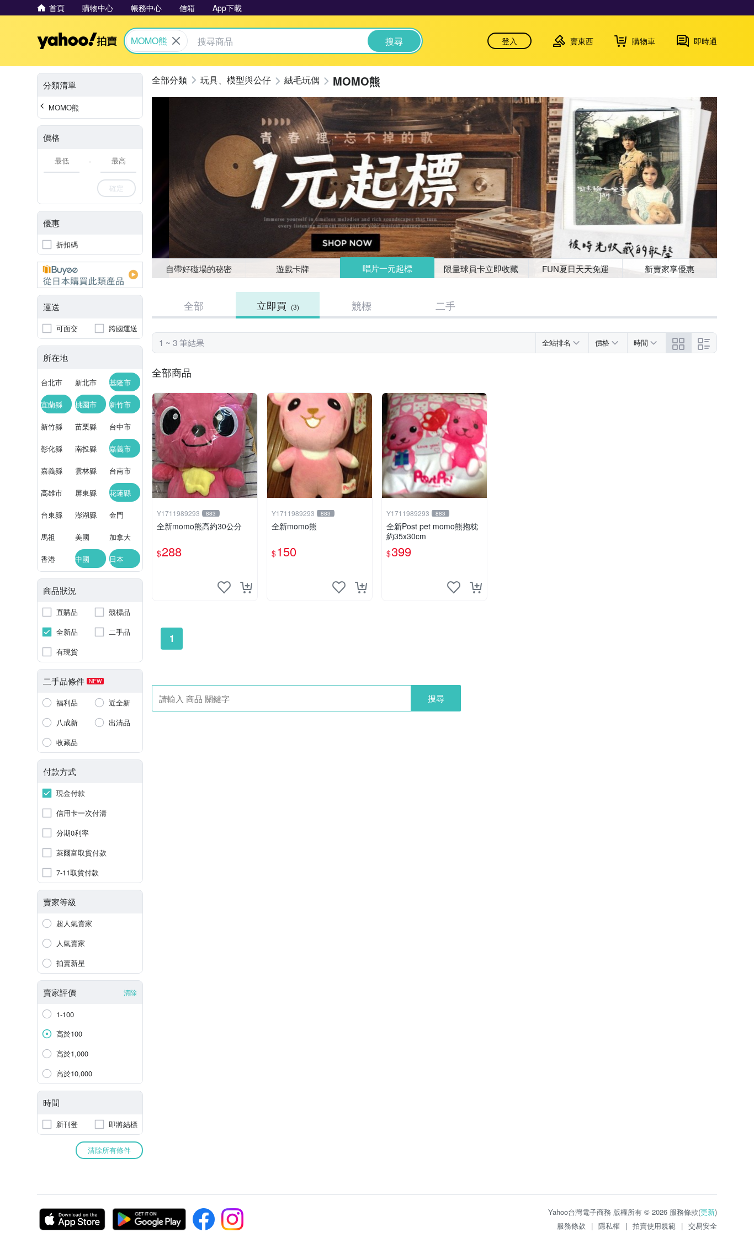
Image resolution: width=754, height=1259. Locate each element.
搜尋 (436, 698)
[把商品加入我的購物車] (246, 587)
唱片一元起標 (387, 268)
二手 (445, 305)
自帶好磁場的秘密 (199, 268)
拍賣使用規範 (654, 1225)
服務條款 (571, 1225)
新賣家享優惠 (669, 268)
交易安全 (702, 1225)
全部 (194, 305)
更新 (707, 1212)
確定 (116, 188)
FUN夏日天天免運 (575, 268)
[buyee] (90, 275)
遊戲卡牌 (292, 268)
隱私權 (609, 1225)
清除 (130, 992)
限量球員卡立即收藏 (481, 268)
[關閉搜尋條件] (176, 40)
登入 (509, 40)
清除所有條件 (109, 1150)
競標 (361, 305)
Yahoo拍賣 (77, 41)
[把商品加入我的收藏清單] (224, 587)
